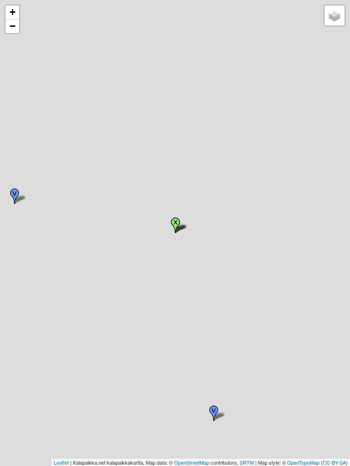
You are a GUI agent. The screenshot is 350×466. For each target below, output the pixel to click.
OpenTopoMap (303, 462)
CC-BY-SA (334, 462)
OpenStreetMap (191, 462)
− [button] (12, 26)
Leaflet (61, 462)
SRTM (247, 462)
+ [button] (12, 12)
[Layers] (334, 15)
